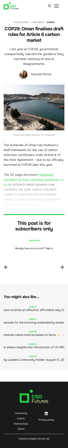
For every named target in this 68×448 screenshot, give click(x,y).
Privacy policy (46, 419)
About (21, 428)
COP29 (50, 22)
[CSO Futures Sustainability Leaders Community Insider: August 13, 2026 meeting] (34, 358)
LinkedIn (46, 414)
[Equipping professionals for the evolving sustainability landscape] (34, 321)
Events (21, 418)
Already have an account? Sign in (34, 248)
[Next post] (62, 267)
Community (21, 413)
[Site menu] (56, 6)
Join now (34, 240)
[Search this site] (49, 6)
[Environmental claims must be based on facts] (34, 333)
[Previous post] (6, 267)
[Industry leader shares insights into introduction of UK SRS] (34, 346)
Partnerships (21, 423)
